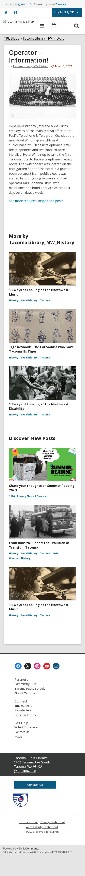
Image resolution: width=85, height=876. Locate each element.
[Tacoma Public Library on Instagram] (37, 666)
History (13, 300)
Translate (60, 4)
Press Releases (25, 715)
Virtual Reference (26, 727)
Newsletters (23, 710)
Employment (23, 705)
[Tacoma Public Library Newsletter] (56, 666)
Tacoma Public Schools (29, 688)
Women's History (19, 558)
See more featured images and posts (36, 201)
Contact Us (21, 732)
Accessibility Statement (42, 827)
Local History (29, 300)
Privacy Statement (52, 822)
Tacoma (45, 300)
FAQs (18, 737)
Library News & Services (32, 496)
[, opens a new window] (20, 806)
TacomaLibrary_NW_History (43, 38)
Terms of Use (28, 822)
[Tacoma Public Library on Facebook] (18, 666)
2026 (12, 496)
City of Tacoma (24, 693)
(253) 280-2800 (25, 771)
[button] (6, 12)
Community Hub (25, 684)
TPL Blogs (11, 38)
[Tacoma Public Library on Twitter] (27, 666)
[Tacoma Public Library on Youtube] (46, 666)
